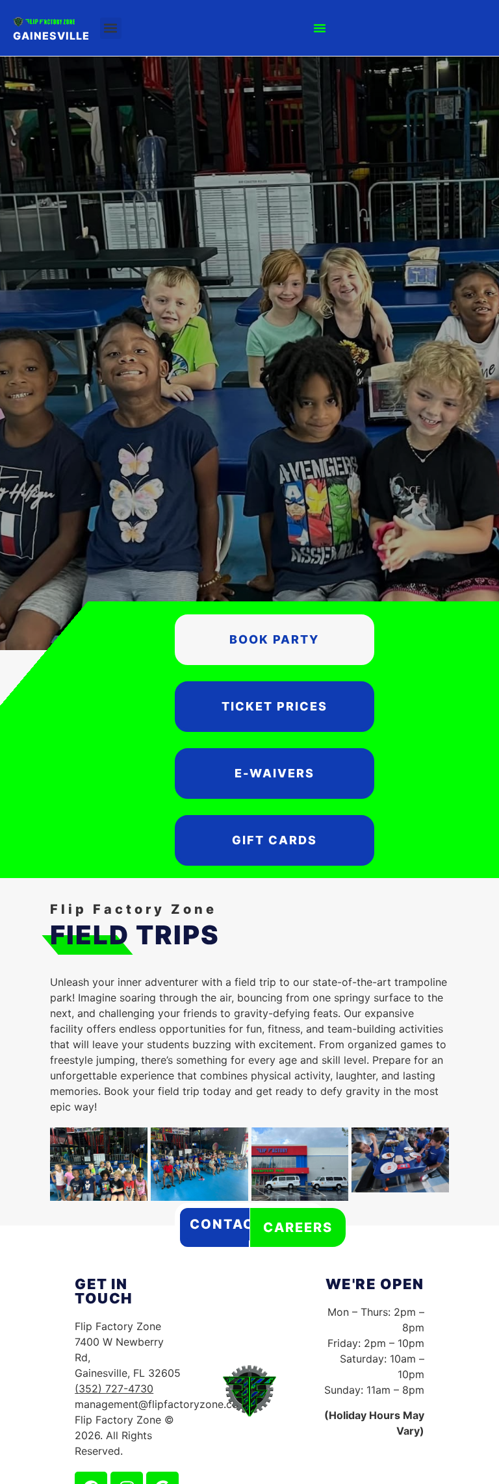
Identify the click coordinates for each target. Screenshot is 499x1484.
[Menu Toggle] (319, 27)
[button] (111, 28)
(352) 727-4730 (114, 1388)
